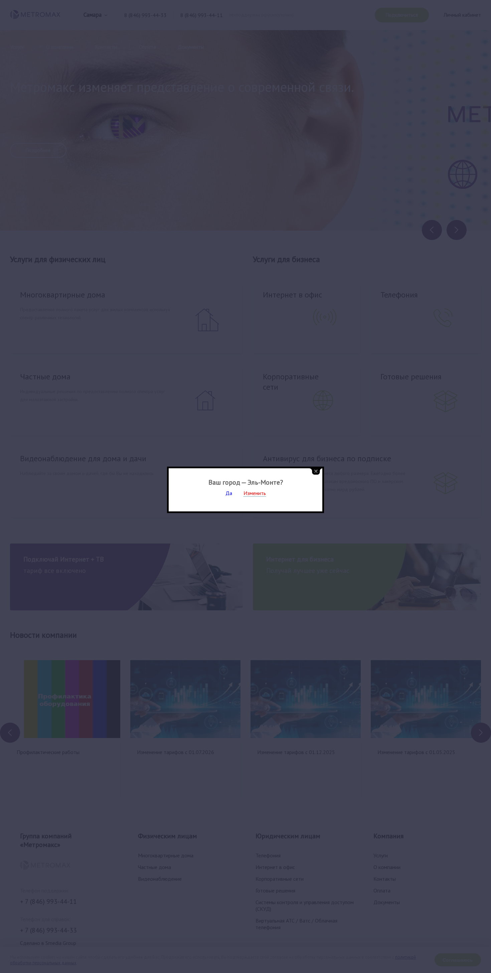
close (316, 471)
